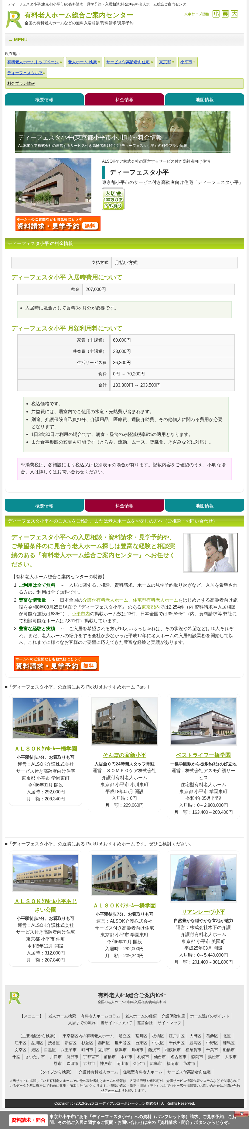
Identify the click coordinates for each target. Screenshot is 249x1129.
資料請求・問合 (29, 1120)
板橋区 (158, 1036)
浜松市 (214, 1057)
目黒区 (50, 1050)
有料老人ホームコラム (100, 1016)
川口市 (56, 1057)
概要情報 (44, 99)
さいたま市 (35, 1057)
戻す (225, 14)
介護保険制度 (173, 1016)
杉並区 (87, 1043)
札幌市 (143, 1057)
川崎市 (137, 1050)
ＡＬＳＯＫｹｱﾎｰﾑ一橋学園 (45, 748)
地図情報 (205, 99)
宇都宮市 (91, 1057)
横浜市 (121, 1050)
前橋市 (110, 1057)
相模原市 (173, 1050)
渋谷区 (54, 1043)
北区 (227, 1036)
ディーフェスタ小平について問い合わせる (58, 223)
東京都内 (151, 606)
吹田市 (72, 1063)
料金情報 (124, 99)
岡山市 (122, 1063)
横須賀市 (193, 1050)
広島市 (156, 1063)
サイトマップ (169, 1022)
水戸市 (126, 1057)
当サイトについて (116, 1022)
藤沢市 (154, 1050)
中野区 (212, 1043)
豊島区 (195, 1043)
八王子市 (69, 1050)
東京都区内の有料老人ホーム (88, 1036)
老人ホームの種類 (141, 1016)
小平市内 (81, 613)
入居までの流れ (82, 1022)
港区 (35, 1050)
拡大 (234, 14)
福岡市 (173, 1063)
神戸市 (106, 1063)
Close (241, 1114)
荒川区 (141, 1036)
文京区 (20, 1050)
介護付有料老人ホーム (105, 599)
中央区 (158, 1043)
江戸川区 (177, 1036)
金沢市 (139, 1063)
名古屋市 (178, 1057)
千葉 (16, 1057)
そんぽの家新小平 (124, 755)
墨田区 (104, 1043)
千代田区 (177, 1043)
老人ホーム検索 (62, 1016)
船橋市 (229, 1050)
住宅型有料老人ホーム (155, 599)
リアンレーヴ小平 (203, 912)
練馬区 (229, 1043)
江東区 (20, 1043)
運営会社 (145, 1022)
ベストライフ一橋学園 (203, 755)
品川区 (37, 1043)
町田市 (87, 1050)
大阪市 (231, 1057)
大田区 (195, 1036)
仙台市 (160, 1057)
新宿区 (71, 1043)
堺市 (58, 1063)
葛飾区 (212, 1036)
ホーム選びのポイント (210, 1016)
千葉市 (212, 1050)
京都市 (89, 1063)
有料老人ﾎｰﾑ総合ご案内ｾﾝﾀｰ (132, 998)
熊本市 (189, 1063)
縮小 (216, 14)
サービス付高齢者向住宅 (189, 1072)
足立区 (125, 1036)
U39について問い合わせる (56, 663)
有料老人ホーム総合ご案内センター (79, 18)
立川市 (104, 1050)
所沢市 (72, 1057)
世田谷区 (123, 1043)
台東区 (141, 1043)
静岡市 (197, 1057)
